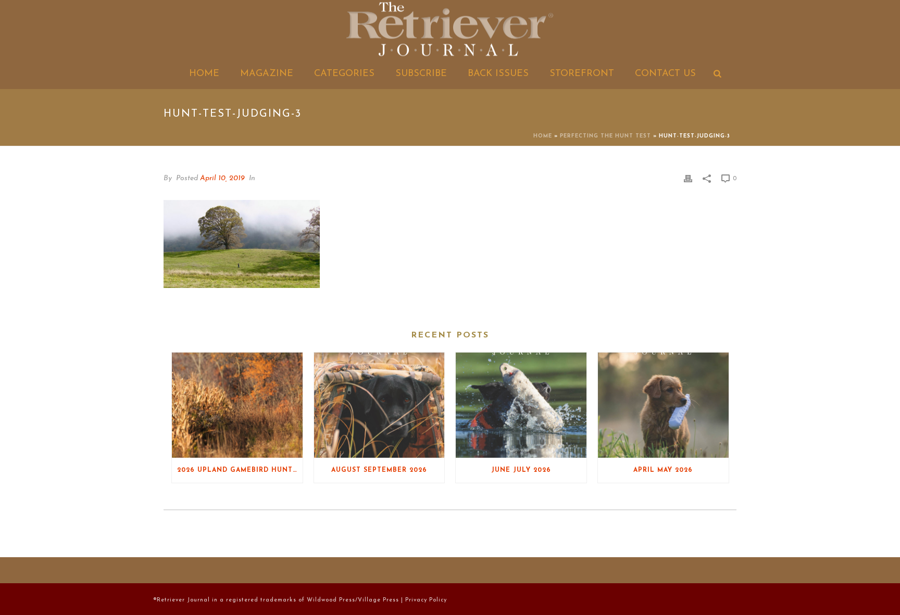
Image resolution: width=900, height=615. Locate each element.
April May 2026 (663, 470)
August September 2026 (379, 470)
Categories (344, 74)
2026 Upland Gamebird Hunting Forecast (240, 470)
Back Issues (498, 74)
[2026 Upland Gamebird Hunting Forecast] (237, 405)
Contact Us (665, 74)
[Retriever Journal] (450, 30)
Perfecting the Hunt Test (605, 136)
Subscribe (421, 74)
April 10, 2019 (222, 178)
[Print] (688, 178)
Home (204, 74)
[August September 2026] (379, 405)
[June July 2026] (521, 405)
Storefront (581, 74)
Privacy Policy (426, 600)
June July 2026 (521, 470)
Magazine (266, 74)
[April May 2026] (663, 405)
